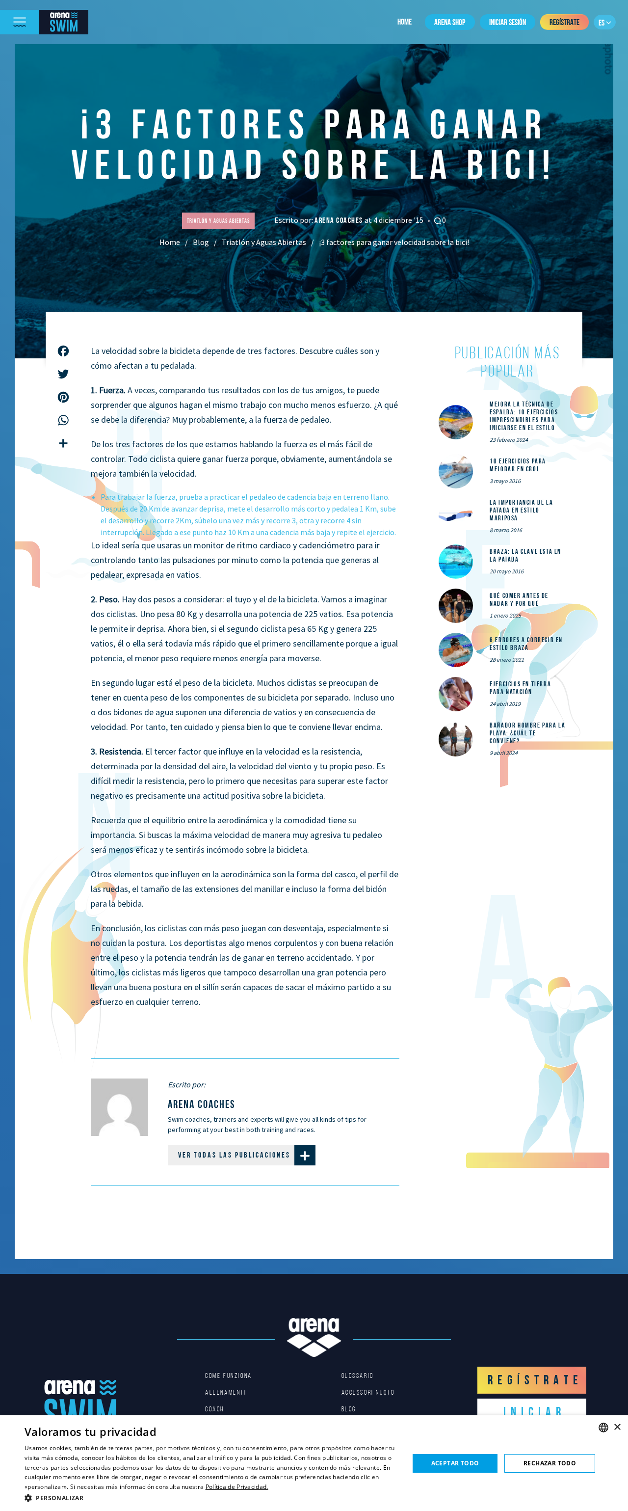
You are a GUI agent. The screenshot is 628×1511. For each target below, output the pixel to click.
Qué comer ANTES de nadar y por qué (519, 599)
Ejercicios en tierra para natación (520, 688)
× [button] (617, 1427)
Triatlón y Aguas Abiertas (264, 242)
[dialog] (314, 1463)
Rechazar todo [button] (549, 1463)
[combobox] (603, 1427)
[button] (211, 1498)
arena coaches (339, 220)
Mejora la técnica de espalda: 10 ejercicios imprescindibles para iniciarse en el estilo (524, 416)
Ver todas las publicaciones (234, 1155)
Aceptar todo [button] (455, 1463)
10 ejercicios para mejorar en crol (518, 465)
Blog (201, 242)
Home (404, 21)
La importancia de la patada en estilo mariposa (521, 510)
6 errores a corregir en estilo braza (526, 643)
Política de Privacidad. (237, 1487)
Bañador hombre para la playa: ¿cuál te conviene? (527, 733)
